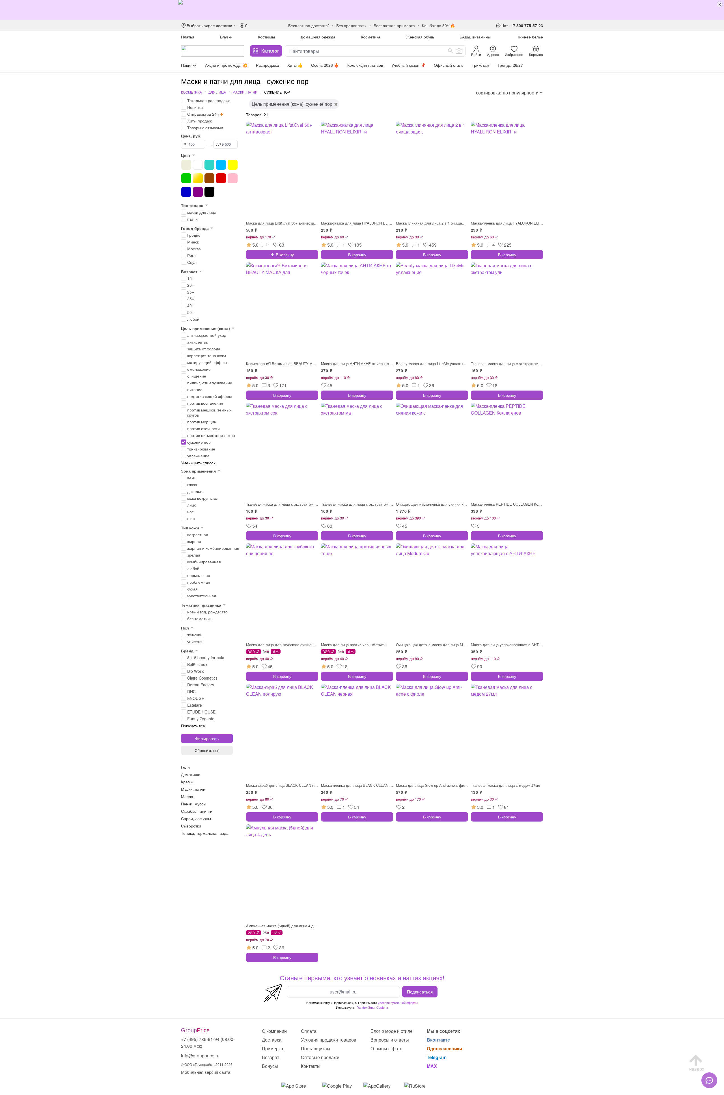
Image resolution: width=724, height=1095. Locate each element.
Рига (191, 255)
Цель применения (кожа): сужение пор (292, 104)
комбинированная (204, 561)
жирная (194, 541)
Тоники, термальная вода (205, 833)
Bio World (195, 671)
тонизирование (201, 449)
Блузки (226, 36)
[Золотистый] (198, 178)
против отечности (203, 428)
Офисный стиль (448, 65)
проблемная (198, 582)
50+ (190, 312)
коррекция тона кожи (206, 355)
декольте (195, 491)
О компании (274, 1031)
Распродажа (267, 65)
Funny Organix (200, 718)
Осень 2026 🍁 (325, 65)
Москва (194, 248)
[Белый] (198, 165)
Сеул (192, 262)
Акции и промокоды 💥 (226, 65)
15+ (190, 278)
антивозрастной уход (206, 335)
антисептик (197, 342)
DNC (191, 691)
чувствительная (201, 595)
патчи (192, 219)
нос (190, 511)
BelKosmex (197, 664)
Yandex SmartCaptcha (372, 1007)
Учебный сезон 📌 (408, 65)
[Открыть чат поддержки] (709, 1080)
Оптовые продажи (320, 1057)
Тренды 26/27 (510, 65)
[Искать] (450, 51)
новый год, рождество (207, 612)
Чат (504, 25)
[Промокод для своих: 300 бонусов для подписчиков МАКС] (362, 10)
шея (191, 518)
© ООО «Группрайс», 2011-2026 (206, 1064)
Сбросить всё (207, 750)
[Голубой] (221, 164)
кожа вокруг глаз (202, 498)
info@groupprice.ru (200, 1055)
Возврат (270, 1057)
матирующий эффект (207, 362)
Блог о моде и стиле (391, 1031)
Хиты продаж (199, 120)
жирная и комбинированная (213, 548)
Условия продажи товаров (328, 1039)
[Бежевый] (186, 164)
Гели (185, 767)
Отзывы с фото (386, 1048)
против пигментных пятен (211, 435)
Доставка (271, 1039)
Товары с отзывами (205, 127)
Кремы (187, 781)
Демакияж (190, 774)
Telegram (437, 1057)
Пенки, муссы (193, 804)
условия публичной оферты (398, 1002)
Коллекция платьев (365, 65)
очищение (196, 376)
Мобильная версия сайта (205, 1072)
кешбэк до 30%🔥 (438, 25)
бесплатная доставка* (308, 25)
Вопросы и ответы (389, 1039)
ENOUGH (195, 698)
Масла (187, 796)
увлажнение (198, 455)
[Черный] (209, 192)
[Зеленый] (186, 178)
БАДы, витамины (475, 36)
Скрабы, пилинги (196, 811)
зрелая (193, 555)
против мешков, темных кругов (209, 412)
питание (194, 389)
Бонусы (270, 1066)
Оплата (308, 1031)
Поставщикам (315, 1048)
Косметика (370, 36)
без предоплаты (351, 25)
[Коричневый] (209, 178)
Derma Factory (200, 684)
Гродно (194, 235)
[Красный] (221, 178)
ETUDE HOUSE (201, 712)
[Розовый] (232, 178)
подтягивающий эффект (209, 396)
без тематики (199, 618)
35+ (190, 298)
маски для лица (201, 212)
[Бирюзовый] (209, 164)
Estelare (194, 705)
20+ (190, 285)
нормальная (198, 575)
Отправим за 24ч (203, 114)
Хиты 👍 (295, 65)
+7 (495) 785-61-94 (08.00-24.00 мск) (208, 1042)
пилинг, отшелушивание (209, 382)
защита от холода (203, 349)
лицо (191, 505)
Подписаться (420, 991)
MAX (432, 1066)
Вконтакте (438, 1039)
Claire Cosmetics (202, 678)
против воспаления (205, 403)
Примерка (272, 1048)
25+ (190, 292)
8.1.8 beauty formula (205, 657)
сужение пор (199, 442)
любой (193, 319)
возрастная (197, 534)
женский (194, 634)
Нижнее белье (529, 36)
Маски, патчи (245, 92)
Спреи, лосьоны (196, 818)
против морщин (201, 421)
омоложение (199, 369)
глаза (192, 484)
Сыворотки (191, 826)
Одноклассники (444, 1048)
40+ (190, 305)
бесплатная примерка (394, 25)
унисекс (194, 641)
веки (191, 477)
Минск (193, 242)
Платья (187, 36)
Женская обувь (420, 36)
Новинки (189, 65)
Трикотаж (480, 65)
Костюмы (266, 36)
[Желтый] (232, 164)
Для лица (217, 92)
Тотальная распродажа (208, 100)
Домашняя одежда (318, 36)
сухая (192, 589)
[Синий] (186, 192)
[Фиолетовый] (198, 192)
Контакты (310, 1066)
